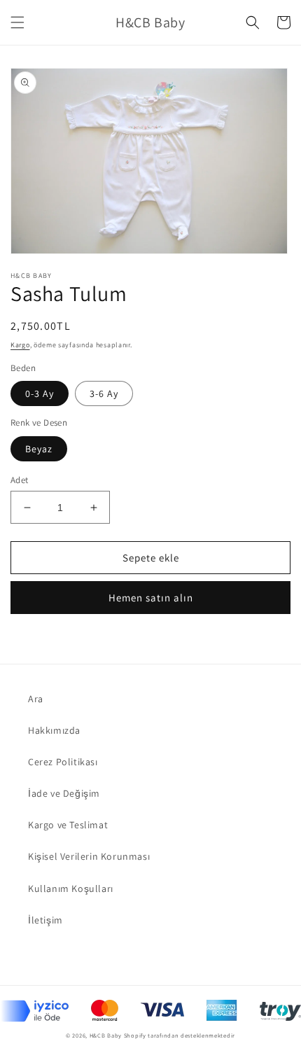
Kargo (20, 344)
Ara (35, 698)
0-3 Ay (39, 393)
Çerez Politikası (63, 761)
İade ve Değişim (64, 793)
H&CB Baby (106, 1035)
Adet (19, 480)
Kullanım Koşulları (70, 888)
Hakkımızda (54, 730)
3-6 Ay (104, 393)
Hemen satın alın (150, 597)
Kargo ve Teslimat (68, 824)
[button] (17, 22)
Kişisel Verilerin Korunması (89, 856)
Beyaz (38, 448)
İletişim (45, 920)
